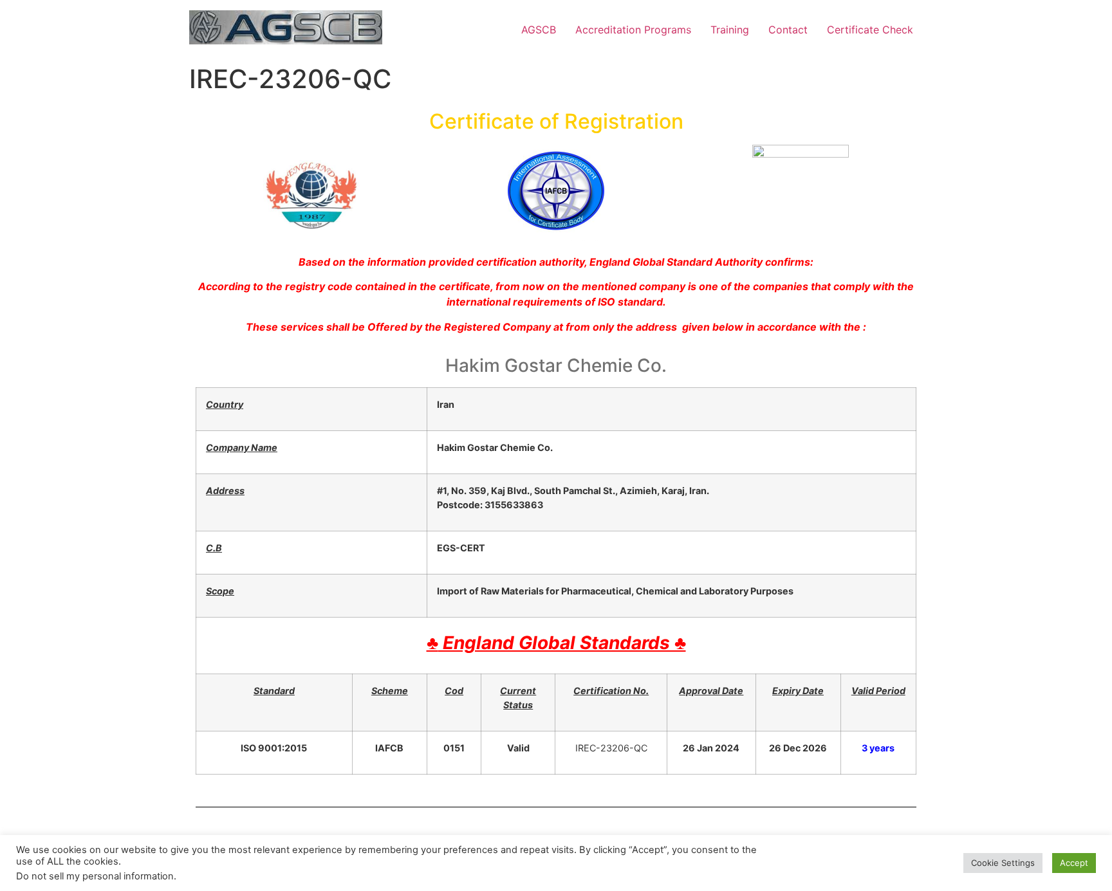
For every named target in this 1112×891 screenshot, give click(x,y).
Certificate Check (870, 29)
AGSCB (538, 29)
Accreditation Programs (633, 29)
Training (729, 29)
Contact (788, 29)
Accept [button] (1074, 863)
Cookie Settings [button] (1003, 863)
